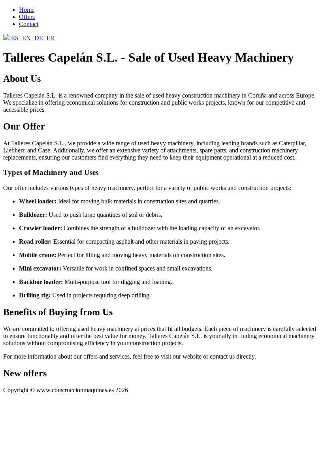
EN (26, 38)
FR (50, 38)
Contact (28, 24)
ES (14, 38)
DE (38, 38)
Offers (27, 16)
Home (26, 9)
